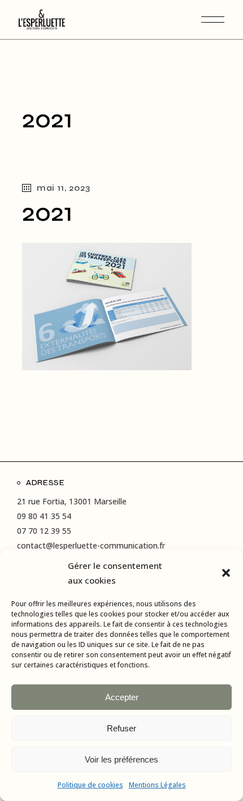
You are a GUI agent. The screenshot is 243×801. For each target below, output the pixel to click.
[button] (226, 573)
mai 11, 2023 (63, 187)
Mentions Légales (157, 785)
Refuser (121, 728)
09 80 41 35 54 (44, 516)
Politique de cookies (90, 785)
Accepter (121, 697)
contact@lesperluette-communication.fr (91, 545)
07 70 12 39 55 (44, 530)
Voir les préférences (121, 759)
